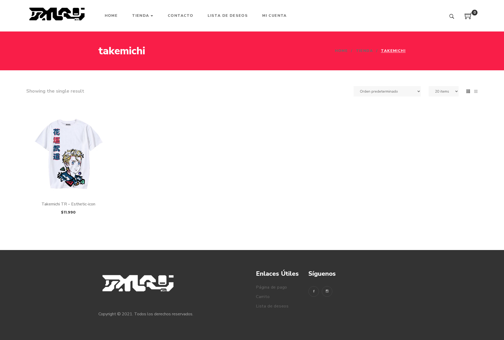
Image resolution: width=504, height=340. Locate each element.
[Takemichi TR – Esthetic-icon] (68, 154)
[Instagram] (327, 291)
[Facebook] (313, 291)
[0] (468, 18)
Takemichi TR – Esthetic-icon (68, 204)
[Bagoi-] (57, 15)
